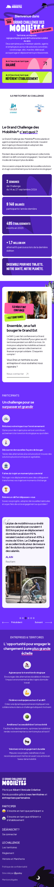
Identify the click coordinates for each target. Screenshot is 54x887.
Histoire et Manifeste (13, 858)
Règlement (8, 853)
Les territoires (9, 847)
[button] (46, 6)
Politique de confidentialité (14, 866)
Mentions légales (10, 879)
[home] (13, 6)
